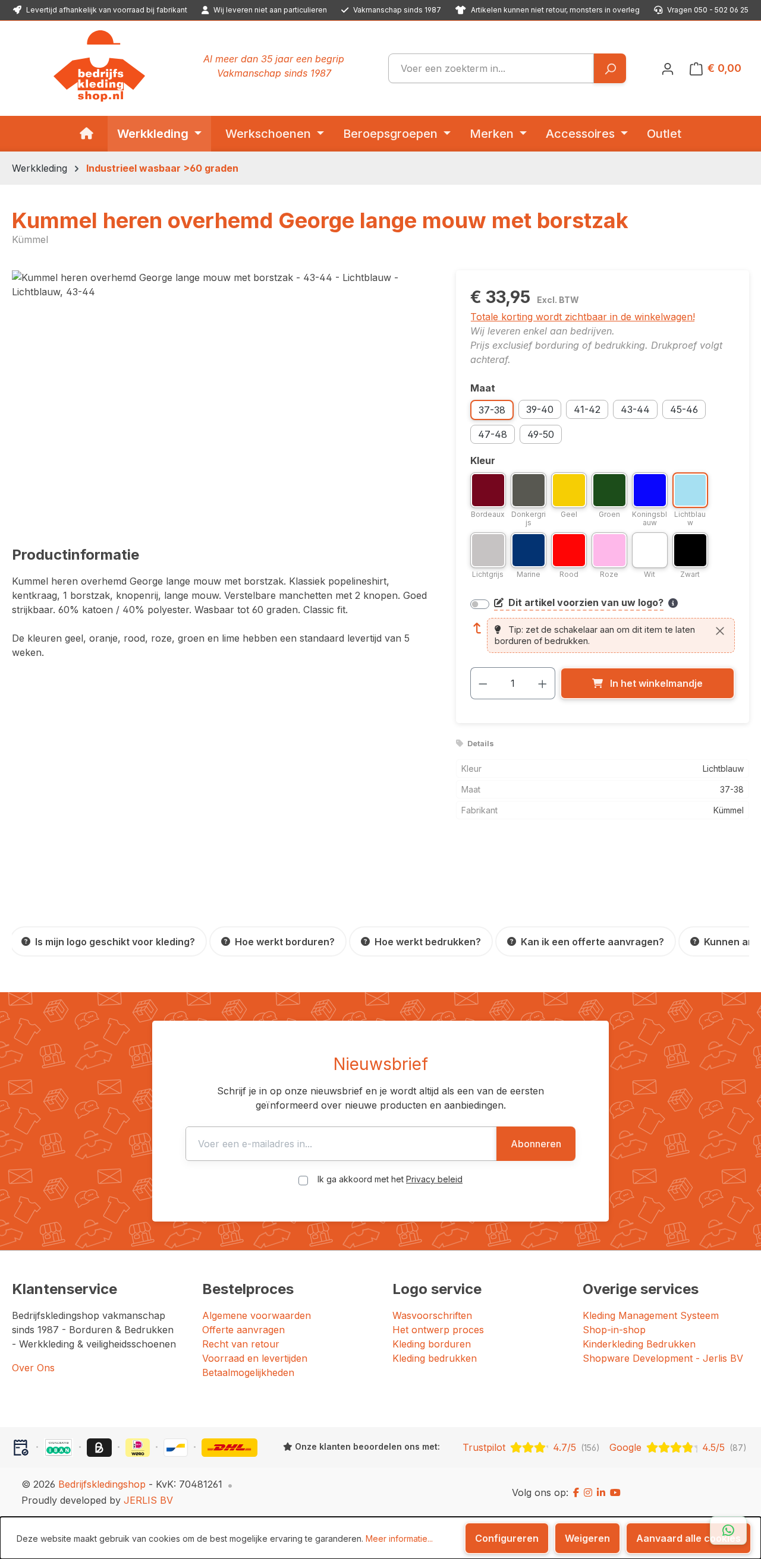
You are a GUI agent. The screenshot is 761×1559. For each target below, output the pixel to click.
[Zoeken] (609, 68)
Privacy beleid (434, 1179)
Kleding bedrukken (434, 1358)
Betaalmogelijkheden (248, 1372)
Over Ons (33, 1368)
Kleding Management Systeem (651, 1315)
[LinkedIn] (601, 1492)
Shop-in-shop (614, 1330)
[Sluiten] (720, 631)
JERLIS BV (148, 1500)
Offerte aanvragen (243, 1330)
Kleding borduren (431, 1344)
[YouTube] (615, 1492)
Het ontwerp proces (438, 1330)
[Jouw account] (667, 68)
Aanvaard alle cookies (688, 1538)
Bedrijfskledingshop (102, 1484)
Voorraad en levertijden (254, 1358)
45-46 (684, 409)
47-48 (492, 434)
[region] (222, 398)
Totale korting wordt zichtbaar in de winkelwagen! (582, 317)
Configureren (507, 1538)
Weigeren (587, 1538)
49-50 (540, 434)
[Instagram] (588, 1492)
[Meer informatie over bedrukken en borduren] (673, 603)
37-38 (492, 410)
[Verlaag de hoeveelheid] (482, 683)
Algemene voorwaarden (256, 1315)
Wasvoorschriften (432, 1315)
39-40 (540, 409)
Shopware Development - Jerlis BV (663, 1358)
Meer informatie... (399, 1538)
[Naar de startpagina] (99, 66)
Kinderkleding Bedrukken (639, 1344)
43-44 (635, 409)
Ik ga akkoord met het (390, 1179)
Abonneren (536, 1144)
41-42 (587, 409)
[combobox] (491, 68)
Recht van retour (240, 1344)
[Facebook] (576, 1492)
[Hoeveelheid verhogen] (542, 683)
